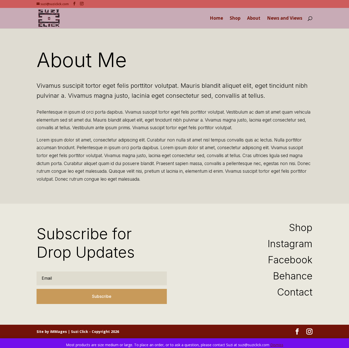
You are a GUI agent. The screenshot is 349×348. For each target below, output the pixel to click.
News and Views (284, 18)
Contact (294, 292)
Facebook (290, 260)
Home (216, 18)
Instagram (289, 243)
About (253, 18)
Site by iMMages (52, 331)
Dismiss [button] (276, 344)
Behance (292, 276)
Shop (235, 18)
